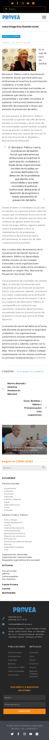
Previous (3, 439)
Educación (9, 493)
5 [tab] (26, 453)
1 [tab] (13, 453)
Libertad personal (12, 530)
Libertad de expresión (14, 527)
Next (45, 439)
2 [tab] (16, 453)
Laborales (8, 496)
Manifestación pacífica (14, 533)
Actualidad (8, 478)
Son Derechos (8, 579)
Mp (31, 357)
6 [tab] (29, 453)
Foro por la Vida (9, 570)
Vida (6, 549)
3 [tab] (19, 453)
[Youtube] (28, 3)
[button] (44, 17)
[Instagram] (23, 3)
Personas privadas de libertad (18, 541)
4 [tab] (23, 453)
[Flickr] (33, 3)
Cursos (6, 588)
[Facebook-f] (17, 3)
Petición (8, 544)
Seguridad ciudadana (14, 547)
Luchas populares (10, 576)
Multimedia (8, 592)
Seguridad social (12, 504)
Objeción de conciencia (15, 536)
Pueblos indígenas (12, 499)
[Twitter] (12, 3)
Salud (6, 502)
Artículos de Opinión (11, 36)
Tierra (7, 507)
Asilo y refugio (10, 519)
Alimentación (10, 488)
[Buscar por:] (24, 467)
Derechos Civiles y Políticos (15, 514)
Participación (10, 538)
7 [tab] (32, 453)
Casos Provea (10, 584)
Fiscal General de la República (30, 371)
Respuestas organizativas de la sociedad (21, 560)
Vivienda (8, 510)
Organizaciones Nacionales (15, 554)
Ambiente (8, 491)
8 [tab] (36, 453)
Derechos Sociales (10, 483)
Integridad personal (13, 522)
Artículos (7, 565)
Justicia (7, 525)
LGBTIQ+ (6, 573)
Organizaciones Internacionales (17, 557)
